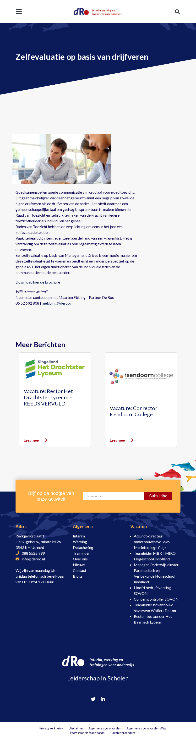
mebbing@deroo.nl (57, 303)
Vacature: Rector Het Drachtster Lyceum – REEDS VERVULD (48, 397)
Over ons (80, 559)
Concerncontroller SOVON (156, 599)
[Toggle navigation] (18, 11)
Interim (79, 536)
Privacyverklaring (51, 728)
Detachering (83, 547)
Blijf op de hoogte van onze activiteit (51, 496)
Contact (79, 570)
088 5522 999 (33, 553)
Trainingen (81, 553)
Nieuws (79, 564)
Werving (80, 541)
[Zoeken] (177, 11)
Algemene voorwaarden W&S (146, 728)
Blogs (77, 576)
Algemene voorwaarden (104, 728)
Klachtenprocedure (123, 733)
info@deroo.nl (33, 559)
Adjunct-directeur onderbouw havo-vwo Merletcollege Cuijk (152, 542)
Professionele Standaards (87, 733)
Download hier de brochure (38, 282)
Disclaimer (76, 728)
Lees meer (32, 440)
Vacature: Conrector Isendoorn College (133, 411)
